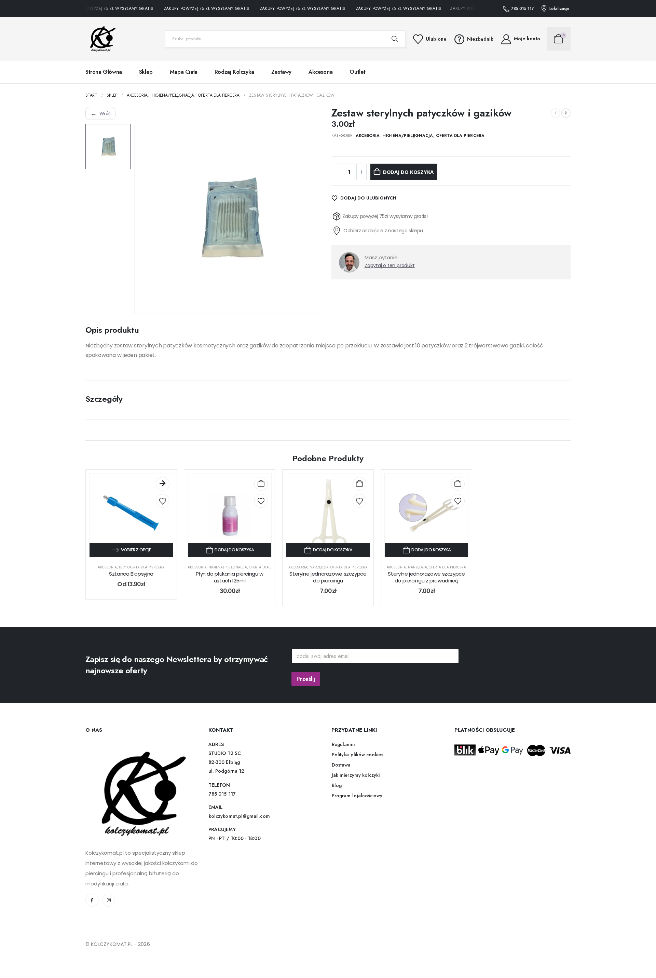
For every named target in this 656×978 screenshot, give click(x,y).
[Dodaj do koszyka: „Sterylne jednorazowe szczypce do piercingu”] (359, 484)
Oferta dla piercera (460, 136)
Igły (122, 567)
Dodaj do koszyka (408, 171)
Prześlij (306, 679)
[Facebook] (91, 900)
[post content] (131, 515)
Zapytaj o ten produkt (390, 265)
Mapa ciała (183, 72)
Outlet (358, 72)
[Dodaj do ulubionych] (162, 500)
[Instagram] (108, 900)
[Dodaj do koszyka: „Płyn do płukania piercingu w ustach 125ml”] (261, 484)
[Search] (395, 39)
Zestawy (281, 72)
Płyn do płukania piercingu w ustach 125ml (229, 577)
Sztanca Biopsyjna (131, 573)
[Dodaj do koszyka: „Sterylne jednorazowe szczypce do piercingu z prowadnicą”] (458, 484)
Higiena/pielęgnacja (407, 136)
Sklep (146, 72)
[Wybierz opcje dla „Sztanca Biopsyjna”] (162, 484)
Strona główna (103, 72)
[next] (566, 113)
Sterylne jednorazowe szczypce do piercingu (327, 577)
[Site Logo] (100, 39)
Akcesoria (320, 72)
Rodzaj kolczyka (234, 72)
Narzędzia (319, 567)
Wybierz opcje (136, 550)
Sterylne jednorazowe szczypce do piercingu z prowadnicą (426, 577)
